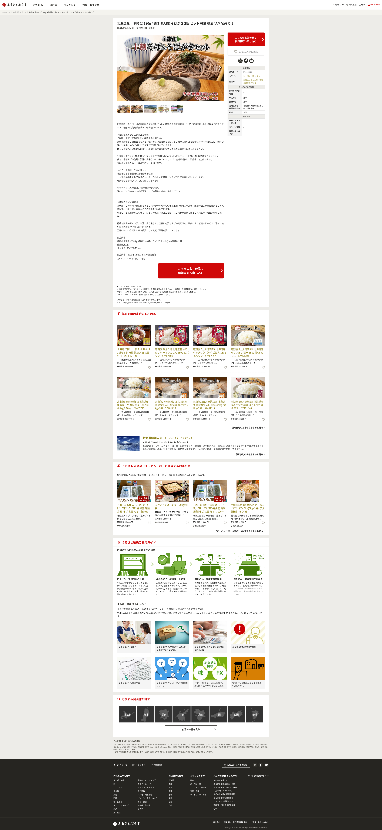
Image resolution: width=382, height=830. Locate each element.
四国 (236, 714)
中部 (182, 714)
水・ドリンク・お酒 (198, 794)
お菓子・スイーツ (145, 784)
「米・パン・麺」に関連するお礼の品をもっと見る (239, 530)
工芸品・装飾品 (144, 805)
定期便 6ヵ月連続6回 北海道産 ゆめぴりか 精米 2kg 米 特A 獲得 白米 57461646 (247, 405)
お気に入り (140, 765)
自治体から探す (176, 775)
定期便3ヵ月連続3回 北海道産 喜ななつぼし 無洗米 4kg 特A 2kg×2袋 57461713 (171, 405)
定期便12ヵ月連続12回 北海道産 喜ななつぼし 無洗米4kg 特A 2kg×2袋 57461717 (210, 405)
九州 (254, 714)
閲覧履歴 (158, 765)
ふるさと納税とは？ (127, 646)
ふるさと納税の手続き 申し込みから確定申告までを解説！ (171, 648)
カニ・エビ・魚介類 (198, 787)
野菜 (115, 798)
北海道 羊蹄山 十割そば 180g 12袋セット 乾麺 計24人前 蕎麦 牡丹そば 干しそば (133, 352)
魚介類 (116, 791)
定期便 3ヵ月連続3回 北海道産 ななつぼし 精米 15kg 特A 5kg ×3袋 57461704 (247, 352)
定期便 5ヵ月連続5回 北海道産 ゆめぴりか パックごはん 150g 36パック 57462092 (209, 352)
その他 (140, 809)
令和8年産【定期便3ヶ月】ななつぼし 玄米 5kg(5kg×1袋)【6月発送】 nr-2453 (248, 508)
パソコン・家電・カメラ (147, 798)
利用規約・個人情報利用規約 (235, 822)
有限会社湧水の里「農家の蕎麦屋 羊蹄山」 (253, 81)
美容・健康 (142, 801)
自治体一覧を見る (191, 729)
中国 (218, 714)
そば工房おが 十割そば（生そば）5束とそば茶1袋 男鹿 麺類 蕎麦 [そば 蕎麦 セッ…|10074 (209, 508)
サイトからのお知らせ (258, 775)
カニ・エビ (117, 787)
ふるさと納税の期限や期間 (244, 646)
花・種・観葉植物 (145, 794)
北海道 (128, 714)
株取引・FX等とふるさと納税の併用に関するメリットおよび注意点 (209, 684)
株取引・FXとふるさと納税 (224, 805)
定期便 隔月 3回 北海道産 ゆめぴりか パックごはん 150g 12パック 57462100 (172, 352)
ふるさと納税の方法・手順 (224, 784)
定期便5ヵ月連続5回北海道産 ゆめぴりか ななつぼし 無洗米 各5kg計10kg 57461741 (133, 405)
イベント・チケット (146, 787)
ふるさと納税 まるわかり (225, 775)
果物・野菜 (194, 791)
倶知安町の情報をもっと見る (249, 454)
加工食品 (117, 812)
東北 (145, 714)
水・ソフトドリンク (121, 805)
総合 (192, 780)
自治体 (53, 5)
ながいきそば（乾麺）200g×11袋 (171, 506)
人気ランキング (197, 775)
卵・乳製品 (117, 801)
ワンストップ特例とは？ (223, 801)
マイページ (122, 765)
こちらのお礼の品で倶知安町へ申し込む (246, 39)
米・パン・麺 (248, 76)
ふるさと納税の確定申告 (129, 682)
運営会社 (216, 822)
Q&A (215, 808)
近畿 (200, 714)
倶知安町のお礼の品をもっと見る (247, 427)
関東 (164, 714)
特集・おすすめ (91, 5)
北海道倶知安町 (125, 28)
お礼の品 (38, 5)
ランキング (70, 5)
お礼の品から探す (121, 775)
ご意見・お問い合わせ (260, 822)
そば (258, 76)
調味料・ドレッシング (147, 780)
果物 (115, 794)
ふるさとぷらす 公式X (237, 765)
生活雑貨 (141, 791)
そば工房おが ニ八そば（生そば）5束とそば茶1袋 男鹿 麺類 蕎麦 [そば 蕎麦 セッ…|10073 (133, 508)
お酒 (115, 809)
